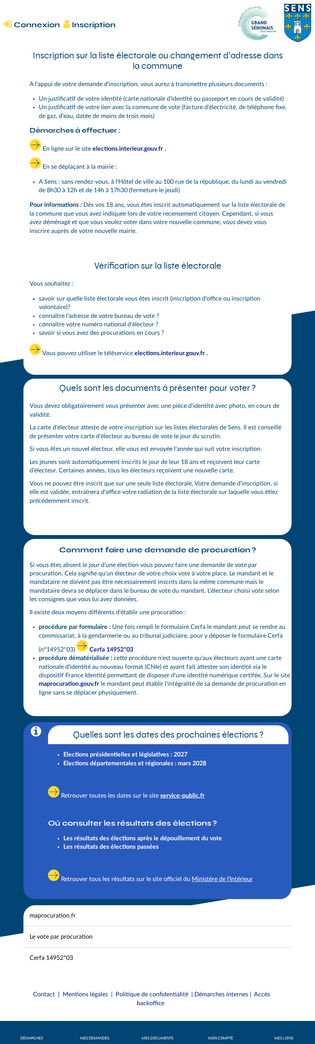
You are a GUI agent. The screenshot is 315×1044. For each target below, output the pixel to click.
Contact (44, 994)
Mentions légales (85, 994)
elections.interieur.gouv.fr (169, 353)
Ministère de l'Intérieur (222, 879)
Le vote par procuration (61, 937)
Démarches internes (221, 994)
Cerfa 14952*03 (111, 650)
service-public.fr (182, 796)
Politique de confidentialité (152, 994)
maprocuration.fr (53, 916)
